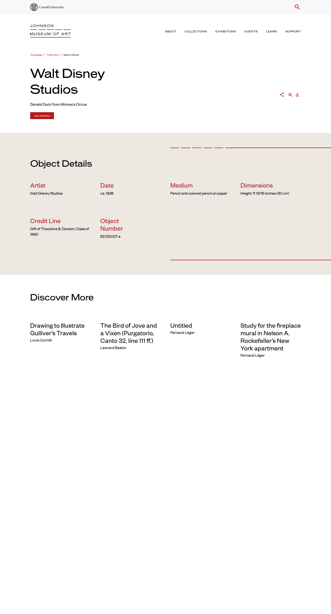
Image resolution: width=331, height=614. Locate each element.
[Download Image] (297, 95)
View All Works (42, 115)
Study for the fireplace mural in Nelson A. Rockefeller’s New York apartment (270, 336)
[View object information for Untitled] (200, 315)
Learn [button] (271, 31)
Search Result (71, 54)
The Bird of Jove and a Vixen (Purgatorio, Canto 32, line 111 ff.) (128, 332)
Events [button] (251, 31)
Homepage (36, 54)
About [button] (170, 31)
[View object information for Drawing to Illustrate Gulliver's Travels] (60, 315)
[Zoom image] (290, 95)
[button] (297, 7)
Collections (53, 54)
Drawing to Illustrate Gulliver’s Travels (57, 329)
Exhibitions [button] (225, 31)
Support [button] (293, 31)
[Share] (281, 95)
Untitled (181, 325)
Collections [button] (196, 31)
